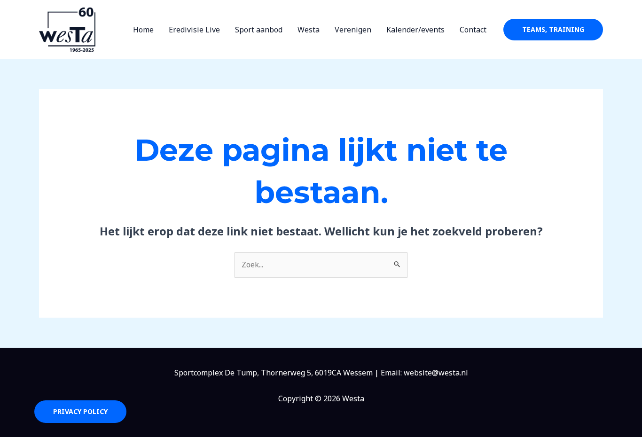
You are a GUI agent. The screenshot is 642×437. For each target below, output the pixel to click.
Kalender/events (415, 29)
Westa (309, 29)
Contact (473, 29)
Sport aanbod (258, 29)
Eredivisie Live (194, 29)
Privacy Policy (80, 411)
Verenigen (353, 29)
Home (143, 29)
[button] (553, 29)
